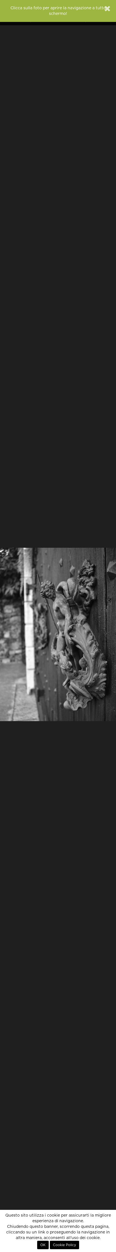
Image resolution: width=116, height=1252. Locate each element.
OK (43, 1245)
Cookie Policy (64, 1245)
